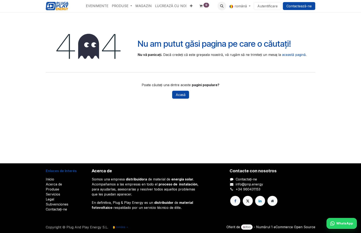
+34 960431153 (248, 189)
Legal (50, 199)
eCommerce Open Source (294, 227)
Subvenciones (57, 204)
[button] (221, 6)
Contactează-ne (299, 6)
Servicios (53, 194)
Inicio (50, 179)
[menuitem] (97, 6)
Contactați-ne (56, 209)
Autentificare (267, 6)
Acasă (181, 95)
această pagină (294, 55)
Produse (52, 189)
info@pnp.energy (249, 184)
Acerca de (54, 184)
